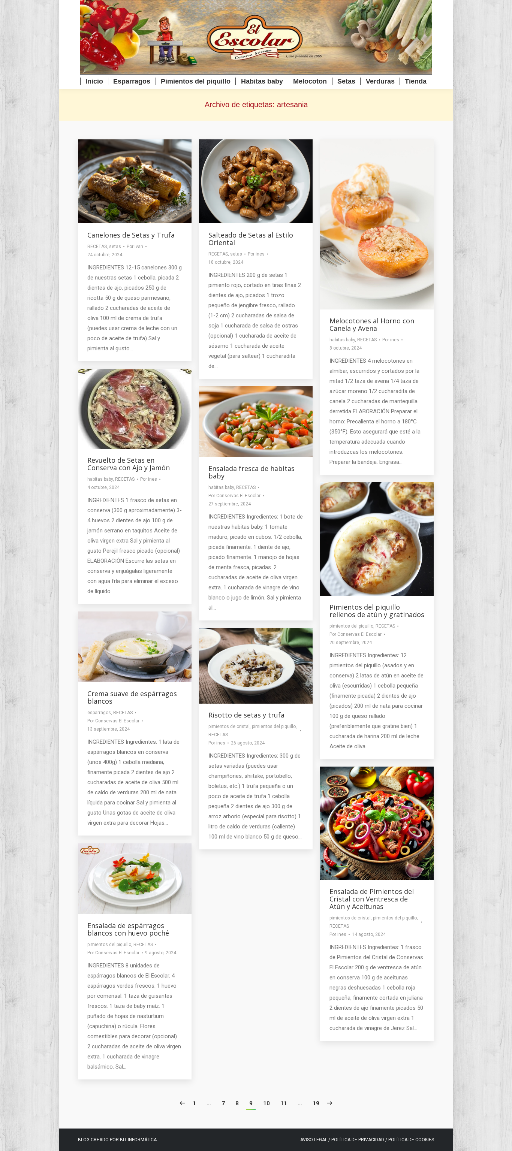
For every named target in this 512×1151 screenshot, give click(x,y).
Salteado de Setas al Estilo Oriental (250, 238)
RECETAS (97, 246)
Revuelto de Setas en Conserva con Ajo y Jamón (128, 463)
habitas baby (342, 339)
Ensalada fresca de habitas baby (251, 472)
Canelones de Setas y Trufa (131, 235)
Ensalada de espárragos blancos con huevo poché (128, 929)
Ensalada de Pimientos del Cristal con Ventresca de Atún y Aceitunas (371, 899)
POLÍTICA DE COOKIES (411, 1139)
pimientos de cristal (229, 726)
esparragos (99, 712)
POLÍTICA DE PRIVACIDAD (358, 1139)
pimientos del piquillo (351, 626)
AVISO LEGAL (313, 1139)
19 (316, 1103)
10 (266, 1103)
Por (135, 246)
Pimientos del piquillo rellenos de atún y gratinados (376, 610)
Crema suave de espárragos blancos (132, 697)
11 (283, 1103)
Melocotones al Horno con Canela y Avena (371, 324)
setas (115, 246)
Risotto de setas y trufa (246, 715)
